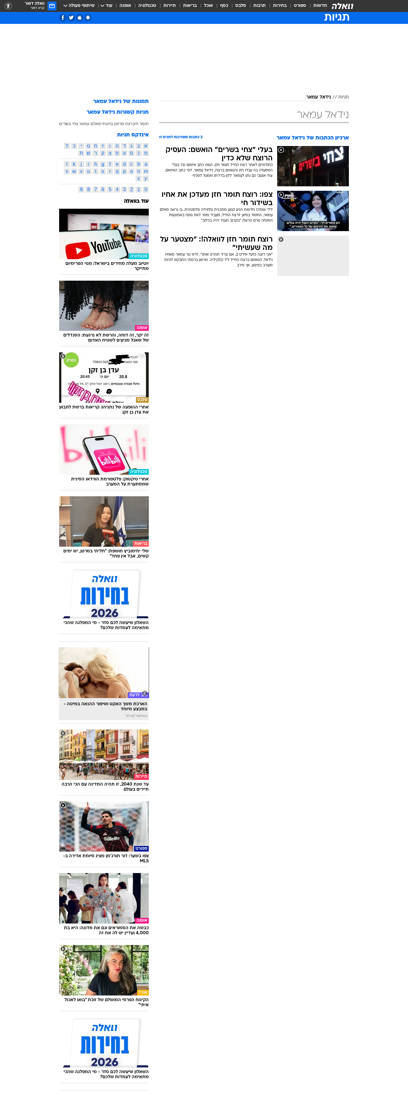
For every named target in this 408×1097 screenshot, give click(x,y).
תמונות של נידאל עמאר (121, 101)
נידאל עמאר (318, 97)
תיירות (169, 6)
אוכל (208, 6)
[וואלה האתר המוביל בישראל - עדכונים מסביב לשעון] (342, 6)
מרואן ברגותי (113, 123)
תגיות (343, 97)
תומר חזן (141, 123)
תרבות (259, 6)
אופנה (125, 6)
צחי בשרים (68, 123)
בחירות (280, 6)
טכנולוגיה (147, 6)
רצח (128, 123)
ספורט (300, 6)
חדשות (320, 6)
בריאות (190, 6)
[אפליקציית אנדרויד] (88, 17)
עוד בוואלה (136, 201)
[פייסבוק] (63, 17)
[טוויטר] (71, 17)
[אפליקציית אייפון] (79, 17)
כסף (224, 6)
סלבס (240, 6)
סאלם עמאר (90, 123)
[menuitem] (316, 6)
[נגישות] (8, 6)
